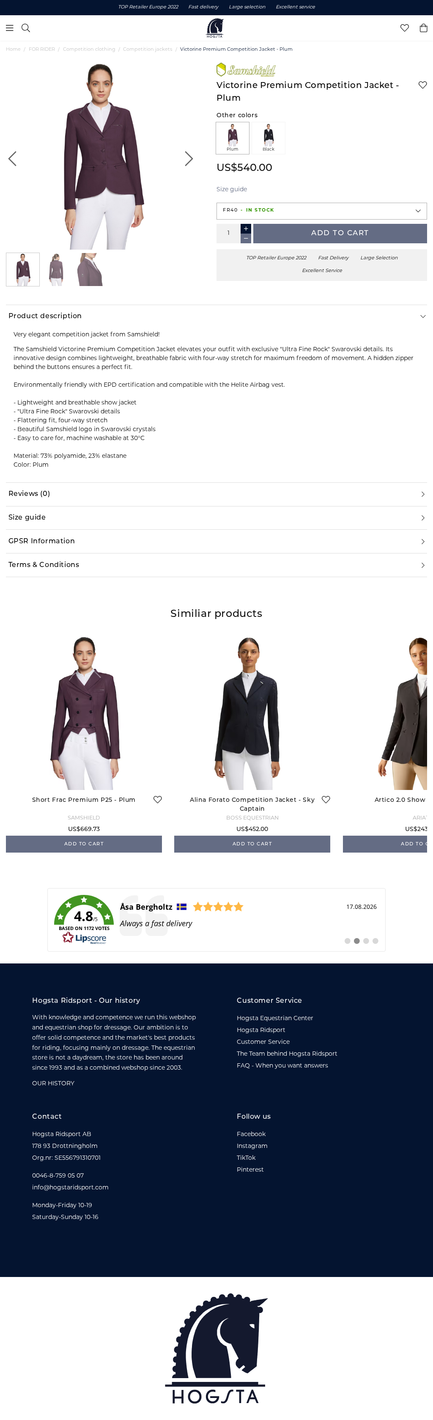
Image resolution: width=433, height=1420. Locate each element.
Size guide (231, 190)
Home (13, 49)
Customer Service (263, 1042)
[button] (321, 211)
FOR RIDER (42, 49)
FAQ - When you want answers (282, 1066)
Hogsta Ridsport (261, 1030)
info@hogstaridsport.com (70, 1188)
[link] (216, 920)
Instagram (252, 1146)
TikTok (246, 1158)
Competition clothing (89, 49)
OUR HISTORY (53, 1084)
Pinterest (250, 1170)
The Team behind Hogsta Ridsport (287, 1054)
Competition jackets (147, 49)
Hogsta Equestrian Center (275, 1018)
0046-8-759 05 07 (58, 1176)
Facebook (251, 1134)
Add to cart (340, 233)
